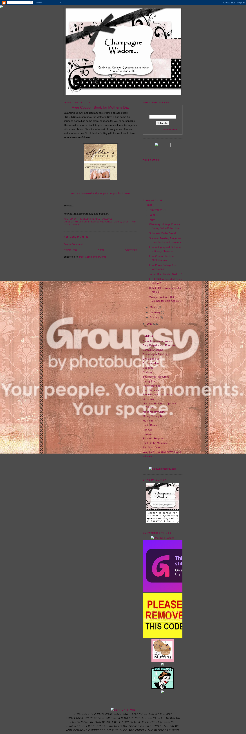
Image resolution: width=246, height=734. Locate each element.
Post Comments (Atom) (92, 256)
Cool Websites (151, 363)
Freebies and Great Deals (104, 222)
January (155, 317)
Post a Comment (73, 244)
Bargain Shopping (153, 349)
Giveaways (149, 399)
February (155, 312)
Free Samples (151, 390)
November (156, 209)
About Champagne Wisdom (158, 341)
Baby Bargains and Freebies (159, 345)
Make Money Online (154, 411)
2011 (150, 205)
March (154, 307)
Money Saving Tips (153, 416)
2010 (150, 323)
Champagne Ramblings (156, 354)
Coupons (148, 367)
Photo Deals (150, 425)
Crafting (147, 372)
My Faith (148, 420)
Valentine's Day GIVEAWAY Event (162, 451)
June (153, 214)
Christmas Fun (151, 358)
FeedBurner (170, 129)
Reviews (147, 434)
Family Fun (80, 222)
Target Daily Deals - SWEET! (165, 274)
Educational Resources (156, 376)
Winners (147, 456)
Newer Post (70, 249)
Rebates (147, 429)
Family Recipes (151, 385)
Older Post (131, 249)
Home (101, 249)
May (152, 219)
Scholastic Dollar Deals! (162, 233)
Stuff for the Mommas (155, 442)
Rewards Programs (154, 438)
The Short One (151, 447)
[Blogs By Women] (162, 692)
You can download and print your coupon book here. (100, 193)
